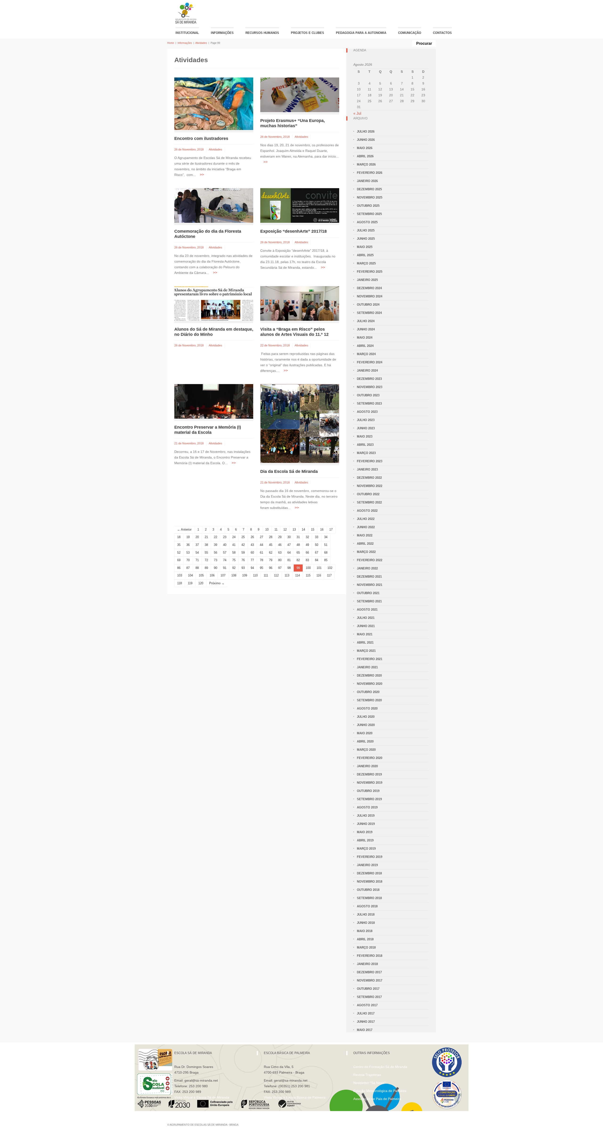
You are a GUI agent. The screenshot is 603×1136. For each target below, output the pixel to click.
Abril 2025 (365, 255)
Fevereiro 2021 (369, 659)
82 (298, 560)
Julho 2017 (366, 1013)
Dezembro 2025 (369, 189)
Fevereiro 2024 (369, 362)
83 (307, 560)
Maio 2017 (364, 1030)
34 (325, 537)
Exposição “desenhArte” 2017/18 (293, 231)
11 (275, 529)
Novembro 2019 (369, 782)
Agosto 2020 (367, 708)
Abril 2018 (365, 939)
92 (234, 568)
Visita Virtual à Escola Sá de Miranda (201, 1097)
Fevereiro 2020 (369, 758)
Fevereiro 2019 (369, 857)
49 (307, 545)
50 (316, 545)
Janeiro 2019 (367, 865)
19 (188, 537)
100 (308, 568)
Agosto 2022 (367, 510)
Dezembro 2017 (369, 972)
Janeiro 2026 (367, 181)
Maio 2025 (364, 247)
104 (190, 575)
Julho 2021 (366, 618)
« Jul (357, 113)
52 (178, 552)
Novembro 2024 (369, 296)
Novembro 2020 (369, 684)
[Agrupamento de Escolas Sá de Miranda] (186, 13)
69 (178, 560)
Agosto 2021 (367, 609)
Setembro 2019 (369, 799)
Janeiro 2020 (367, 766)
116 (318, 575)
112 (276, 575)
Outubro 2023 (368, 395)
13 (294, 529)
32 (307, 537)
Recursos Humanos (262, 33)
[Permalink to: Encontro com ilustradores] (213, 103)
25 (243, 537)
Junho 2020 (366, 725)
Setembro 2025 (369, 214)
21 (206, 537)
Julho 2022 (366, 519)
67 (316, 552)
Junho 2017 (366, 1021)
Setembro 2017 (369, 997)
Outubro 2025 (368, 205)
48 (298, 545)
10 (267, 529)
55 (206, 552)
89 (206, 568)
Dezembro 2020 (369, 675)
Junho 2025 (366, 238)
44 (261, 545)
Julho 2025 (366, 230)
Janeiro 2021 (367, 667)
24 (234, 537)
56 (215, 552)
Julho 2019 (366, 815)
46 (279, 545)
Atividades (201, 42)
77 (252, 560)
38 (206, 545)
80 (279, 560)
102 (329, 568)
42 (243, 545)
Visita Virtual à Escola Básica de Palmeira (295, 1097)
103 (179, 575)
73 (215, 560)
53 (188, 552)
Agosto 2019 (367, 807)
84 (316, 560)
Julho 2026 (366, 131)
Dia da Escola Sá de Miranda (289, 471)
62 (270, 552)
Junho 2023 (366, 428)
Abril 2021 (365, 642)
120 (200, 583)
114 (297, 575)
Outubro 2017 (368, 988)
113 (287, 575)
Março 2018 (366, 947)
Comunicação (409, 33)
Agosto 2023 (367, 412)
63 (279, 552)
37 (197, 545)
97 (279, 568)
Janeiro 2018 (367, 964)
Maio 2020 (364, 733)
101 (319, 568)
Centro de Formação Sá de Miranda (380, 1067)
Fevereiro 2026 (369, 172)
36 (188, 545)
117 (329, 575)
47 (289, 545)
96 (270, 568)
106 (212, 575)
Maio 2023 (364, 436)
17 (331, 529)
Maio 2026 (364, 148)
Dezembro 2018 (369, 873)
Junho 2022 (366, 527)
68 (325, 552)
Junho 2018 (366, 923)
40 (224, 545)
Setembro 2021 (369, 601)
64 (289, 552)
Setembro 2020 (369, 700)
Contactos (442, 33)
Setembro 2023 (369, 403)
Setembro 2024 (369, 313)
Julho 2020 (366, 716)
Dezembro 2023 (369, 379)
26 (252, 537)
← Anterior (184, 529)
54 (197, 552)
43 (252, 545)
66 (307, 552)
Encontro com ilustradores (201, 138)
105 (201, 575)
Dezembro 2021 (369, 576)
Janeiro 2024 (367, 370)
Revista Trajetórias (367, 1075)
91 (224, 568)
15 (312, 529)
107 (222, 575)
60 (252, 552)
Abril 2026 (365, 156)
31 (298, 537)
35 (178, 545)
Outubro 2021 (368, 593)
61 (261, 552)
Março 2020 (366, 749)
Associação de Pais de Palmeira (377, 1099)
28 (270, 537)
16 (321, 529)
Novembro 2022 (369, 486)
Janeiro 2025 (367, 280)
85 (325, 560)
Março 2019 (366, 848)
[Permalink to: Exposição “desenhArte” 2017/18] (299, 205)
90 (215, 568)
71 (197, 560)
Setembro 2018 (369, 898)
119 (190, 583)
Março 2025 (366, 263)
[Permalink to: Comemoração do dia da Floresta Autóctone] (213, 205)
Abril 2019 (365, 840)
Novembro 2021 (369, 585)
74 (224, 560)
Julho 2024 (366, 321)
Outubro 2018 (368, 890)
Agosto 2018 (367, 906)
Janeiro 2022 (367, 568)
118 (179, 583)
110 (255, 575)
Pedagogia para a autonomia (361, 33)
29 (279, 537)
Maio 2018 (364, 931)
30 (289, 537)
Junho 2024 (366, 329)
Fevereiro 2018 (369, 955)
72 (206, 560)
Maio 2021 (364, 634)
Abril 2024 (365, 346)
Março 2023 (366, 453)
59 (243, 552)
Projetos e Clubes (307, 33)
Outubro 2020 (368, 692)
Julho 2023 (366, 420)
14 (303, 529)
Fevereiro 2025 (369, 271)
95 (261, 568)
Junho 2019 (366, 824)
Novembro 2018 (369, 881)
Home (170, 42)
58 (234, 552)
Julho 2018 (366, 914)
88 (197, 568)
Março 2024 (366, 354)
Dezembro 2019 (369, 774)
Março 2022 (366, 552)
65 (298, 552)
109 (244, 575)
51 (325, 545)
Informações (222, 33)
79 (270, 560)
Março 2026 (366, 164)
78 (261, 560)
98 (289, 568)
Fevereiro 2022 (369, 560)
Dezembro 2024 (369, 288)
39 (215, 545)
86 (178, 568)
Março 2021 (366, 651)
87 (188, 568)
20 (197, 537)
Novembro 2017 (369, 980)
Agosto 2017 (367, 1005)
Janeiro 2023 (367, 469)
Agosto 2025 (367, 222)
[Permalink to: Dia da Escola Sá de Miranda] (299, 423)
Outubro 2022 (368, 494)
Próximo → (216, 583)
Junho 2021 (366, 626)
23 (224, 537)
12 (285, 529)
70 (188, 560)
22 (215, 537)
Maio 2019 (364, 832)
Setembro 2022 (369, 502)
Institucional (187, 33)
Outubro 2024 (368, 304)
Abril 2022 (365, 543)
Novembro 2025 (369, 197)
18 (178, 537)
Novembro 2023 (369, 387)
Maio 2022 (364, 535)
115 (308, 575)
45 (270, 545)
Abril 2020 (365, 741)
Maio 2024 (364, 337)
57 (224, 552)
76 (243, 560)
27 (261, 537)
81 (289, 560)
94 (252, 568)
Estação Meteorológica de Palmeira (379, 1091)
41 (234, 545)
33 (316, 537)
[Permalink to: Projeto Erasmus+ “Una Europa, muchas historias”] (299, 95)
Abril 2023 (365, 444)
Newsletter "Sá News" (369, 1083)
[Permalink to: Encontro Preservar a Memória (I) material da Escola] (213, 401)
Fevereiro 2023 (369, 461)
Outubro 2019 (368, 791)
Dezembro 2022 (369, 477)
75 (234, 560)
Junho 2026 (366, 140)
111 (266, 575)
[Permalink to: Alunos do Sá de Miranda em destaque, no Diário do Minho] (213, 303)
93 (243, 568)
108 (233, 575)
